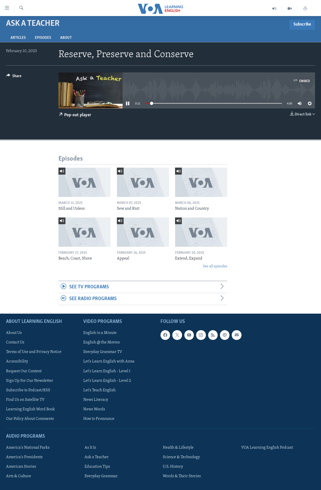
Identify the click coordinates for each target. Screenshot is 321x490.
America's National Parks (28, 448)
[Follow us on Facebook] (165, 335)
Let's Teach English (99, 390)
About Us (14, 333)
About (66, 38)
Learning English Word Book (30, 409)
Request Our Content (24, 371)
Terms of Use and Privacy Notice (33, 352)
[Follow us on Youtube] (189, 335)
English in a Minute (100, 333)
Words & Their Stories (182, 476)
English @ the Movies (101, 342)
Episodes (43, 38)
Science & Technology (181, 457)
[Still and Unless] (84, 182)
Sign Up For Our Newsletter (29, 381)
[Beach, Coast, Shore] (84, 232)
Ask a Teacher (97, 457)
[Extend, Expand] (201, 232)
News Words (94, 409)
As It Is (90, 448)
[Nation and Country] (201, 182)
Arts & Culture (18, 476)
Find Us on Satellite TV (25, 400)
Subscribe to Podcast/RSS (28, 390)
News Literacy (95, 400)
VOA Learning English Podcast (267, 448)
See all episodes (215, 266)
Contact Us (15, 342)
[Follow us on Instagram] (201, 335)
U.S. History (173, 467)
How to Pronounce (98, 419)
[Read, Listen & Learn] (305, 9)
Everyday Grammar (101, 476)
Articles (18, 38)
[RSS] (213, 335)
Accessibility (17, 361)
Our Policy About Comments (30, 419)
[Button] (13, 77)
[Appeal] (143, 232)
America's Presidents (24, 457)
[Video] (289, 9)
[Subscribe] (236, 335)
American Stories (21, 467)
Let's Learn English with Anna (108, 361)
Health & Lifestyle (178, 448)
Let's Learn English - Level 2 (107, 381)
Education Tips (97, 467)
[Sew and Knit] (143, 182)
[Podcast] (224, 335)
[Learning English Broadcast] (274, 9)
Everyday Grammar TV (102, 352)
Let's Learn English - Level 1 (106, 371)
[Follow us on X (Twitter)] (177, 335)
